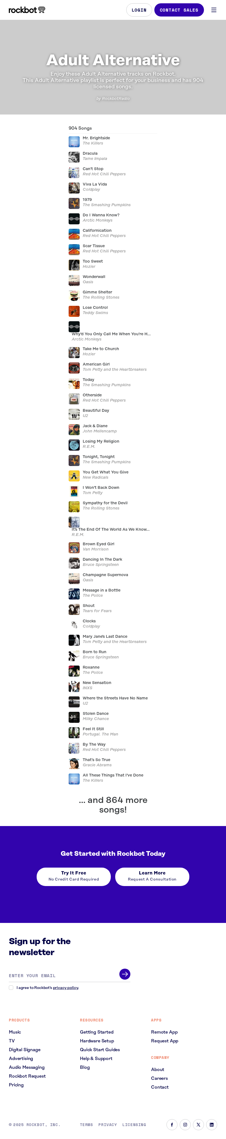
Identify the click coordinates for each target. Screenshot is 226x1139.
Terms (86, 1124)
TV (12, 1041)
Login (139, 10)
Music (15, 1032)
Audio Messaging (27, 1067)
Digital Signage (25, 1049)
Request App (164, 1041)
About (157, 1069)
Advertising (21, 1058)
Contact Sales (179, 10)
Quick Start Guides (100, 1049)
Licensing (134, 1124)
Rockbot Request (27, 1076)
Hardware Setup (97, 1041)
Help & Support (96, 1058)
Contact (160, 1087)
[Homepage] (27, 9)
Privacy (107, 1124)
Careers (159, 1078)
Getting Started (97, 1032)
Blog (85, 1067)
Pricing (16, 1085)
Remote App (164, 1032)
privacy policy (65, 988)
